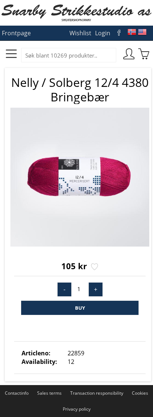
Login (102, 33)
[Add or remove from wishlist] (93, 267)
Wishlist (80, 33)
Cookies (140, 393)
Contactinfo (17, 393)
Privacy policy (77, 409)
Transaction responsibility (96, 393)
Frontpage (16, 33)
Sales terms (49, 393)
